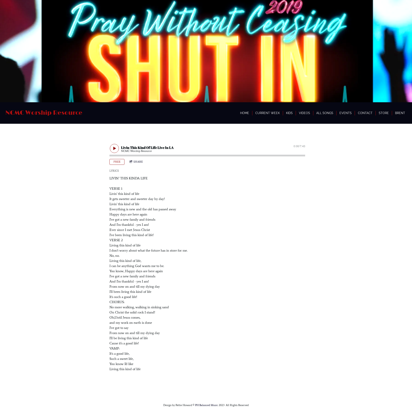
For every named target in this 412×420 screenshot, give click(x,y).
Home (244, 113)
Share (138, 161)
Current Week (267, 113)
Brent (400, 113)
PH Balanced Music (207, 405)
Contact (365, 113)
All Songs (324, 113)
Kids (289, 113)
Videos (304, 113)
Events (345, 113)
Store (384, 113)
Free (117, 161)
